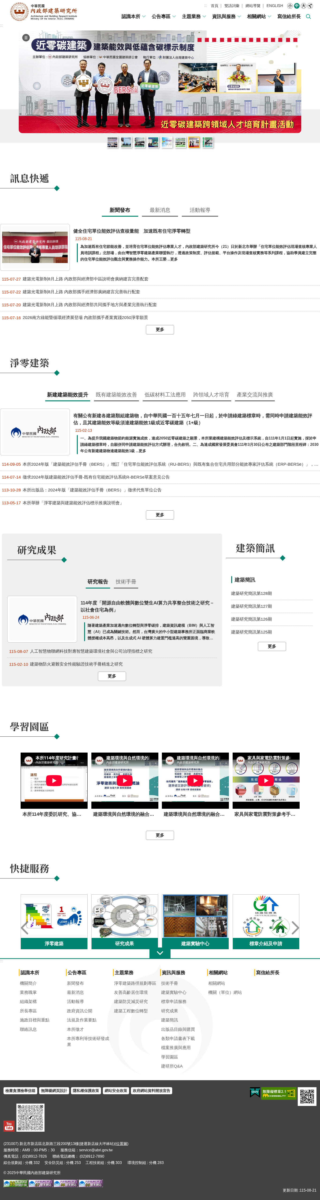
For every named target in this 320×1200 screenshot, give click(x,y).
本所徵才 (75, 1029)
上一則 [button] (24, 928)
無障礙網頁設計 (54, 1091)
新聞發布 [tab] (120, 210)
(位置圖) (121, 1144)
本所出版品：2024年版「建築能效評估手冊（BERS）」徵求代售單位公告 (82, 490)
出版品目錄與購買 (178, 1029)
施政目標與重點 (34, 1020)
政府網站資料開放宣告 (151, 1091)
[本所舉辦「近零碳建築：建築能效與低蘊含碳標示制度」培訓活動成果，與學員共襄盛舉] (160, 81)
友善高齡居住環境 (131, 992)
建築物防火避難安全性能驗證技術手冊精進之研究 (66, 664)
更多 (160, 329)
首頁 (214, 6)
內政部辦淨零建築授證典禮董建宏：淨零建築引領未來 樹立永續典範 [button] (180, 142)
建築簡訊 (169, 1020)
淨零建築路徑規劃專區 (135, 983)
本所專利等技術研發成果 (88, 1041)
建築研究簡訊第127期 (251, 606)
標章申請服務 (173, 1001)
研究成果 (169, 1011)
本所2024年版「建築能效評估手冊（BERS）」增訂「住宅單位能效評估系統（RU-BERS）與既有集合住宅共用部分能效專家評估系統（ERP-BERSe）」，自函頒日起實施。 (161, 464)
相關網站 (256, 16)
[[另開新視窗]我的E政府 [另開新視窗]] (255, 1092)
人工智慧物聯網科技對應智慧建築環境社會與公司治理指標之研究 (80, 651)
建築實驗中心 (173, 992)
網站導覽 (253, 6)
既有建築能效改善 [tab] (116, 395)
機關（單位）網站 (225, 992)
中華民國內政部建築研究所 (43, 11)
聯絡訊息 (28, 1029)
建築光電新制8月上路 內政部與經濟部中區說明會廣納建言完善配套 (75, 279)
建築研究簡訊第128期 (251, 593)
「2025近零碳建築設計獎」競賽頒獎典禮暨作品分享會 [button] (140, 142)
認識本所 (131, 16)
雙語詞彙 (231, 6)
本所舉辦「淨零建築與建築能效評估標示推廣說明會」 (63, 503)
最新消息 (75, 992)
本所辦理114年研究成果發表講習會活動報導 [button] (112, 142)
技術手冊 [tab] (126, 582)
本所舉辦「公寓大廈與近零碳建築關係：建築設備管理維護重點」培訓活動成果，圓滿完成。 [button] (153, 142)
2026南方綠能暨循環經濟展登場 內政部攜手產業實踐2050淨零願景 (75, 317)
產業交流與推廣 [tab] (255, 395)
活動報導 (75, 1001)
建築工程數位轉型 (131, 1011)
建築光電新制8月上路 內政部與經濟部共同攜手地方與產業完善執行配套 (79, 304)
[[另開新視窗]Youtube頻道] (9, 1126)
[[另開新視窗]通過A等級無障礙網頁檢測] (279, 1093)
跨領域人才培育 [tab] (211, 395)
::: (205, 5)
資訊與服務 (224, 16)
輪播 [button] (26, 37)
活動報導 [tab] (200, 210)
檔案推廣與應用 (176, 1047)
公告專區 (161, 16)
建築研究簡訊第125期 (251, 632)
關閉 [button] (310, 6)
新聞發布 (75, 983)
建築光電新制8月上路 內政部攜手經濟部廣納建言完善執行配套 (71, 291)
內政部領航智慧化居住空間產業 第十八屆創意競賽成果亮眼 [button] (167, 142)
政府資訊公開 (79, 1011)
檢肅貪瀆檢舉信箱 (20, 1091)
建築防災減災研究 (131, 1001)
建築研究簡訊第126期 (251, 619)
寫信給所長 (289, 16)
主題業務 (191, 16)
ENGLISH (275, 6)
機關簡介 (28, 983)
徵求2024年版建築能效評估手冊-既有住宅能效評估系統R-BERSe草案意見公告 (86, 477)
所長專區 (28, 1011)
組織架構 (28, 1001)
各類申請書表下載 (178, 1038)
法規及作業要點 (82, 1020)
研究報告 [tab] (98, 582)
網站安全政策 (116, 1091)
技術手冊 (169, 983)
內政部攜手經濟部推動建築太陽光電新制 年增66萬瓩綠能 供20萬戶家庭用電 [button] (126, 142)
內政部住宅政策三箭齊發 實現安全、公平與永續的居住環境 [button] (207, 142)
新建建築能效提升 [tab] (67, 395)
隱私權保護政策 (86, 1091)
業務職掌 (28, 992)
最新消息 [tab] (160, 210)
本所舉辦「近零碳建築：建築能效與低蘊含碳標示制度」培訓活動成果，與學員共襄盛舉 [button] (194, 142)
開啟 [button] (160, 953)
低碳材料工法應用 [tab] (165, 395)
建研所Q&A (172, 1066)
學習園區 (169, 1057)
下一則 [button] (295, 928)
